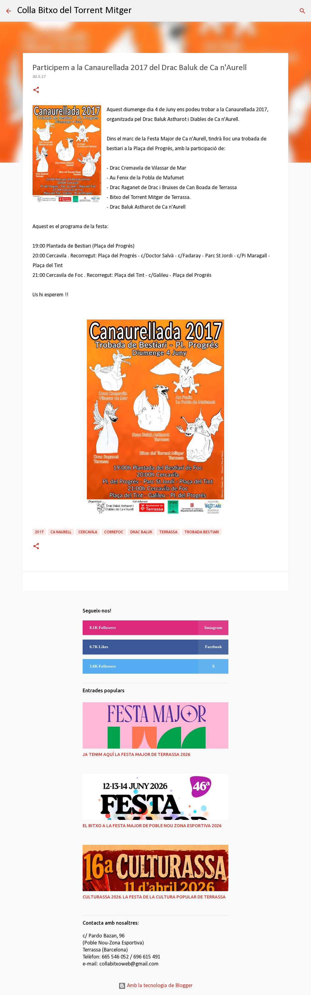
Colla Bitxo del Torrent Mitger (74, 11)
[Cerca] (140, 11)
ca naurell (60, 532)
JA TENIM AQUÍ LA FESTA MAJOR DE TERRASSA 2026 (136, 754)
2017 (39, 532)
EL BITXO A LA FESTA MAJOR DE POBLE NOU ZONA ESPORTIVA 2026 (152, 825)
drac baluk (141, 532)
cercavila (87, 532)
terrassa (168, 532)
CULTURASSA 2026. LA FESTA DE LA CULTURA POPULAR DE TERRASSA (154, 896)
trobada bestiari (201, 532)
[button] (36, 90)
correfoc (113, 532)
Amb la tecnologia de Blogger (159, 986)
